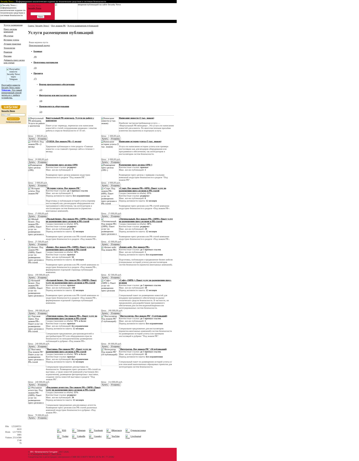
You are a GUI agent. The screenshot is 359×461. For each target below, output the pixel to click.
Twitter (65, 436)
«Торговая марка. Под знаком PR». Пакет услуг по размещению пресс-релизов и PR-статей (71, 317)
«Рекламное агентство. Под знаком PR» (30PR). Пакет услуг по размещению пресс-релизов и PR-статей (73, 388)
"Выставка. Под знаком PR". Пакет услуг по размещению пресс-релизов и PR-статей (68, 350)
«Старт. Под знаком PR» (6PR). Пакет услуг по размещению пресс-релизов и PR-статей (142, 189)
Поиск (141, 1)
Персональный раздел (39, 45)
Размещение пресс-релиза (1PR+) (135, 165)
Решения (8, 52)
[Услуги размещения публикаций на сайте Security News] (66, 19)
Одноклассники (138, 430)
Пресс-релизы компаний (10, 30)
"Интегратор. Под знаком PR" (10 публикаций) (143, 349)
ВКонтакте (116, 430)
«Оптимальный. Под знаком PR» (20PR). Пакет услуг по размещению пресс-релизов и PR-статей (146, 220)
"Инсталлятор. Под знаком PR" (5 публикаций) (143, 316)
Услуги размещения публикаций (82, 26)
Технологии (9, 48)
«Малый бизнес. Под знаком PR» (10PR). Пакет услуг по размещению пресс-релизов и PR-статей (73, 220)
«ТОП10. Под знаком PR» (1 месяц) (63, 141)
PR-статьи (8, 36)
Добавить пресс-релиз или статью (14, 61)
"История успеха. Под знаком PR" (63, 188)
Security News (8, 111)
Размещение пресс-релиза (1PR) (62, 165)
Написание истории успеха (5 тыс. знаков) (140, 141)
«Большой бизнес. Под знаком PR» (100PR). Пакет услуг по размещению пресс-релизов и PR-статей (71, 281)
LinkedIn (81, 436)
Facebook (98, 430)
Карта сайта (168, 1)
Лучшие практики (12, 44)
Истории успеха (11, 40)
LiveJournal (136, 436)
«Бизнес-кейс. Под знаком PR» (134, 247)
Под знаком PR (58, 26)
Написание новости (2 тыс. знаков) (136, 118)
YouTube (115, 436)
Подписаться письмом (13, 122)
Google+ (98, 436)
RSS (64, 430)
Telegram (81, 430)
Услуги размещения (13, 25)
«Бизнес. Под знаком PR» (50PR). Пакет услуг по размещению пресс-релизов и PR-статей (70, 248)
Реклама (7, 56)
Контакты (153, 1)
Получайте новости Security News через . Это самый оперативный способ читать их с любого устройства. (11, 91)
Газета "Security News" (39, 26)
